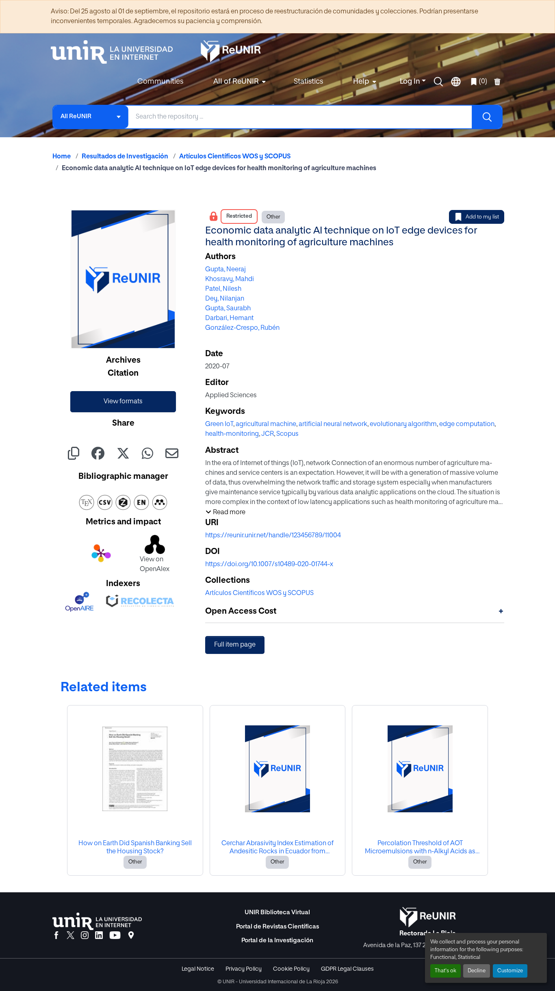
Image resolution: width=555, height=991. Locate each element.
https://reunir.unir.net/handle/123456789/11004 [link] (273, 535)
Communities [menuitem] (160, 81)
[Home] (116, 52)
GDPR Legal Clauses (347, 969)
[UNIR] (97, 921)
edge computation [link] (466, 424)
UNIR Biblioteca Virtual (277, 912)
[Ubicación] (131, 935)
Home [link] (61, 157)
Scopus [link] (287, 434)
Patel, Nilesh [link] (223, 289)
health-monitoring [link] (232, 434)
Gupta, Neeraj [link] (225, 269)
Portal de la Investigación (277, 940)
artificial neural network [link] (333, 424)
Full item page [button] (235, 645)
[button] (438, 82)
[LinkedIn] (99, 935)
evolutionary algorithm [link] (403, 424)
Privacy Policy (243, 969)
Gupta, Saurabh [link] (228, 308)
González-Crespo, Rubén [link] (242, 328)
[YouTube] (115, 935)
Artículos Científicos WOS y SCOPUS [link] (235, 157)
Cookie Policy (291, 969)
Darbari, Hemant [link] (229, 318)
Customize (510, 971)
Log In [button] (411, 81)
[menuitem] (238, 81)
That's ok (445, 971)
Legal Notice (198, 969)
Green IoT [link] (219, 424)
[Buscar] (487, 117)
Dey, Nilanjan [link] (224, 299)
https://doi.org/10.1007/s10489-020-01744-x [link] (269, 564)
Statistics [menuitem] (308, 81)
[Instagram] (85, 935)
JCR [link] (267, 434)
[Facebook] (56, 935)
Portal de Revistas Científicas (277, 927)
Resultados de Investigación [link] (125, 157)
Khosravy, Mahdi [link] (229, 279)
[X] (70, 935)
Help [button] (361, 81)
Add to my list (482, 217)
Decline (477, 971)
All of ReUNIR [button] (236, 81)
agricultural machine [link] (266, 424)
